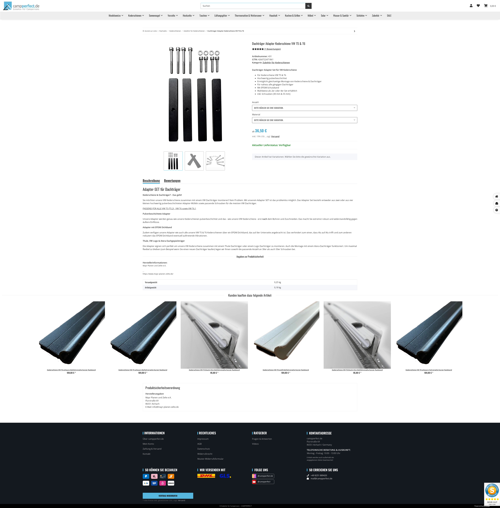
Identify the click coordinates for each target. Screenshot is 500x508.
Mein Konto (148, 443)
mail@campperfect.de (321, 478)
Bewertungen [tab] (172, 180)
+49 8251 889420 (319, 475)
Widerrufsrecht (204, 453)
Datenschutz (203, 448)
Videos (255, 443)
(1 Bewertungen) (272, 49)
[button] (471, 6)
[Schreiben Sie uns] (496, 203)
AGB (199, 443)
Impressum (203, 438)
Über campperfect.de (153, 438)
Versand (275, 136)
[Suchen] (308, 6)
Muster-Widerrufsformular (210, 458)
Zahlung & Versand (152, 448)
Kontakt (146, 453)
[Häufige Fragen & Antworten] (496, 210)
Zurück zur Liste (151, 31)
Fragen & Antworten (262, 438)
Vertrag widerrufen (168, 495)
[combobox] (304, 108)
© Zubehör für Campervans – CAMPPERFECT (236, 506)
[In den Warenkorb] (145, 40)
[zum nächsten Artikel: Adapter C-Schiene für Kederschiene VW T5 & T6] (354, 31)
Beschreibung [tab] (151, 180)
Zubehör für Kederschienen (276, 62)
